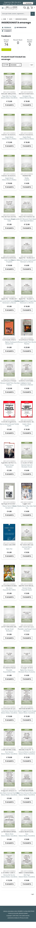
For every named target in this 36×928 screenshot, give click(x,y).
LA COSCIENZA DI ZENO (9, 586)
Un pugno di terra (27, 668)
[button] (32, 7)
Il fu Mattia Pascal (9, 668)
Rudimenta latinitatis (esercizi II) (12, 258)
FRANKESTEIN (27, 176)
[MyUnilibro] (28, 7)
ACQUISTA (10, 105)
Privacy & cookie (24, 918)
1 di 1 (32, 65)
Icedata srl (16, 918)
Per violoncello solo (26, 545)
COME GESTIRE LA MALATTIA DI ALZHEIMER (14, 750)
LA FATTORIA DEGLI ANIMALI (10, 627)
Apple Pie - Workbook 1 (9, 299)
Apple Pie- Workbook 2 (27, 258)
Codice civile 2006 (9, 545)
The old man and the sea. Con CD (13, 217)
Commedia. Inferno (9, 340)
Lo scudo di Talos (27, 463)
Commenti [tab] (8, 31)
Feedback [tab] (8, 27)
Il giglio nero (27, 504)
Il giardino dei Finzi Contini (10, 463)
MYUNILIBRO (28, 3)
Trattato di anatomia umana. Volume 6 (15, 135)
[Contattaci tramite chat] (24, 7)
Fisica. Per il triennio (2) (27, 217)
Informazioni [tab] (21, 27)
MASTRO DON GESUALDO (27, 586)
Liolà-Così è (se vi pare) (27, 627)
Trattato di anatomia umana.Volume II (14, 176)
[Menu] (2, 8)
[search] (33, 14)
